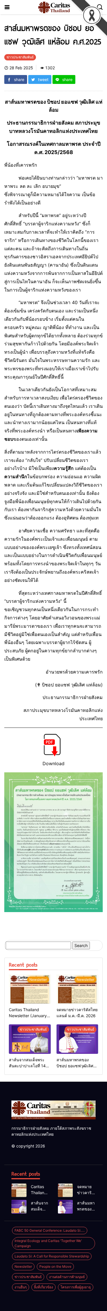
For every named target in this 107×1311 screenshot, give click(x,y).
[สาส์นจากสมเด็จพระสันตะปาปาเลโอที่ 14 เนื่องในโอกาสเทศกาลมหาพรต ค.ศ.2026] (30, 1039)
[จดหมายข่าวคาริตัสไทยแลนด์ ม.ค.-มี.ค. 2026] (77, 989)
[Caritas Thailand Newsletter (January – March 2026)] (30, 989)
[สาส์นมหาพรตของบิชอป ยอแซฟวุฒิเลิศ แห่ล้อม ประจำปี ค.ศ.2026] (77, 1039)
